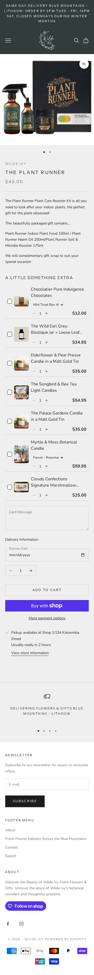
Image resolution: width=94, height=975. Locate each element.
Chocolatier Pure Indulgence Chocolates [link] (57, 292)
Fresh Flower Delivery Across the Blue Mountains (45, 838)
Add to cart (47, 590)
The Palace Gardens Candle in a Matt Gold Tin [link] (57, 416)
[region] (47, 707)
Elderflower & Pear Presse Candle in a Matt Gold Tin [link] (56, 358)
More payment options (47, 618)
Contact (11, 847)
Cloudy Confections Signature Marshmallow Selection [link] (53, 482)
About (10, 830)
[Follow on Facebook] (7, 923)
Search (10, 855)
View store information (30, 652)
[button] (34, 313)
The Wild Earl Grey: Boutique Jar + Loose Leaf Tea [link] (55, 329)
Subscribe (25, 801)
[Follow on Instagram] (21, 923)
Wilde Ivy (15, 164)
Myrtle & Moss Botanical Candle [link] (54, 445)
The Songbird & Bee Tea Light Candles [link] (54, 387)
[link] (21, 301)
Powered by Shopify (65, 939)
